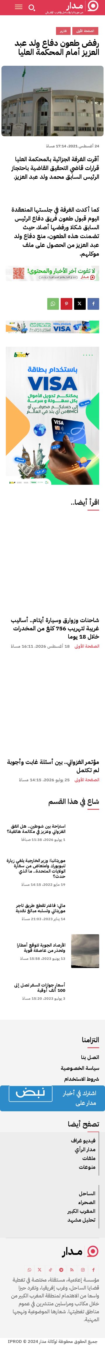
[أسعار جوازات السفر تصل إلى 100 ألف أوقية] (85, 991)
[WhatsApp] (53, 304)
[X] (80, 304)
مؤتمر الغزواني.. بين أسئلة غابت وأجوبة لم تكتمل (53, 766)
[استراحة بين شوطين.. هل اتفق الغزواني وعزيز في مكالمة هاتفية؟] (85, 832)
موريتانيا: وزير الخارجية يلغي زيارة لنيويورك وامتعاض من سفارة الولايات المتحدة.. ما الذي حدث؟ (35, 868)
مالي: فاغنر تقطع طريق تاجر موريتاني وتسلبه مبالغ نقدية (40, 908)
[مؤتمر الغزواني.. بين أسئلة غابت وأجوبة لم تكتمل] (52, 705)
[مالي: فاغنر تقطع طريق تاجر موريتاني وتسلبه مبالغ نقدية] (85, 911)
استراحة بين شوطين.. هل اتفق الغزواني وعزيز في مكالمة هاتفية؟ (36, 829)
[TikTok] (50, 1270)
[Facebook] (93, 304)
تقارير (63, 30)
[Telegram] (61, 1270)
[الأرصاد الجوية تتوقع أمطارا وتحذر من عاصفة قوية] (85, 951)
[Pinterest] (66, 304)
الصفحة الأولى (86, 646)
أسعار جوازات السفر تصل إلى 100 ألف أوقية (39, 988)
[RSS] (72, 1270)
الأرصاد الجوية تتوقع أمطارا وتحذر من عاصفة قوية (41, 948)
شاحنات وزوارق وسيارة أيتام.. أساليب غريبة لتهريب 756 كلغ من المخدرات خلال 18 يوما (55, 628)
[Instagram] (83, 1270)
